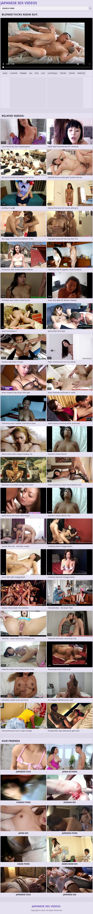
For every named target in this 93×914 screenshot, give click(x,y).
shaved (72, 73)
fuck (36, 73)
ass (30, 73)
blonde (63, 73)
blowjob (23, 73)
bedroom (81, 73)
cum (43, 73)
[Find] (90, 8)
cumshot (13, 73)
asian (5, 73)
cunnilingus (52, 73)
